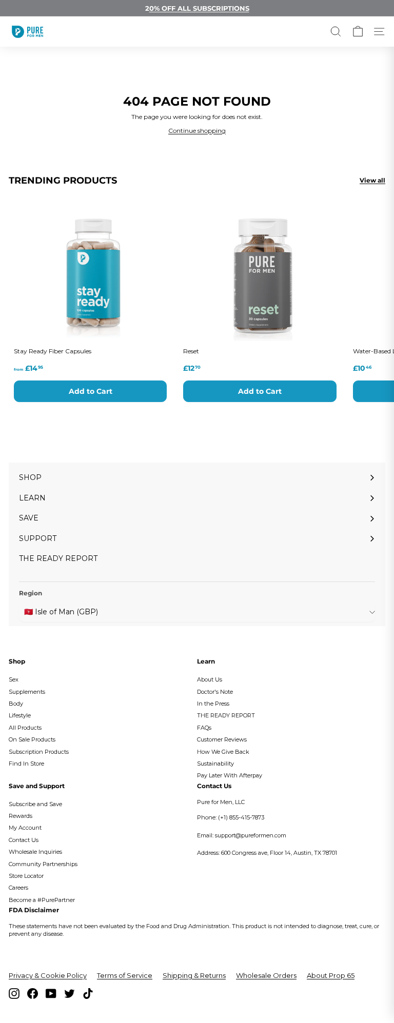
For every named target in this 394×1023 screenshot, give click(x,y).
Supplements (27, 691)
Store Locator (26, 875)
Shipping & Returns (194, 975)
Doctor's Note (215, 691)
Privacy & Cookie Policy (48, 975)
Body (16, 703)
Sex (13, 679)
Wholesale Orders (266, 975)
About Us (209, 679)
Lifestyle (20, 715)
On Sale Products (32, 739)
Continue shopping (197, 130)
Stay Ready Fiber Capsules (52, 351)
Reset (191, 351)
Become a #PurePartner (42, 900)
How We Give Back (223, 751)
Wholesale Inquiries (35, 851)
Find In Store (26, 763)
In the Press (213, 703)
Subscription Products (39, 751)
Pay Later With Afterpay (229, 775)
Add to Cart (90, 391)
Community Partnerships (43, 864)
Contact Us (23, 840)
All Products (25, 727)
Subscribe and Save (35, 804)
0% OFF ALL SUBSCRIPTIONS (199, 8)
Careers (18, 887)
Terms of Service (124, 975)
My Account (25, 827)
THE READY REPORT (226, 715)
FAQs (204, 727)
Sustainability (215, 763)
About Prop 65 (330, 975)
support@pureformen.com (250, 835)
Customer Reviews (222, 739)
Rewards (20, 815)
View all (372, 180)
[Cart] (358, 31)
